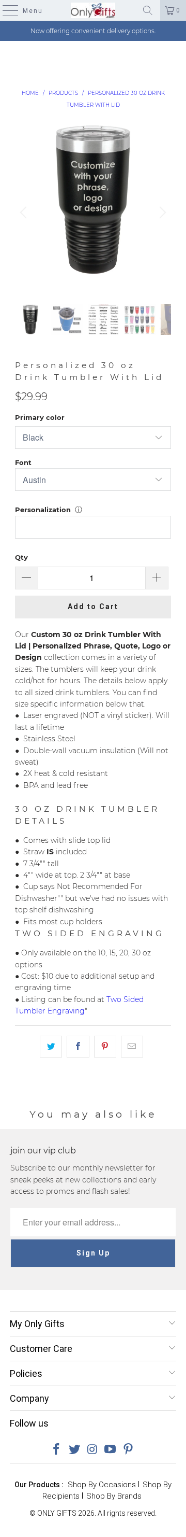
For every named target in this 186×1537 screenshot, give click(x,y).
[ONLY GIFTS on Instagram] (92, 1450)
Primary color (40, 417)
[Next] (161, 212)
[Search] (148, 10)
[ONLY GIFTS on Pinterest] (128, 1450)
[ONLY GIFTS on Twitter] (74, 1450)
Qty (21, 557)
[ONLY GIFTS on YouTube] (110, 1450)
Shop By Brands (114, 1496)
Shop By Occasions (102, 1484)
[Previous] (24, 212)
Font (23, 462)
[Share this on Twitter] (51, 1046)
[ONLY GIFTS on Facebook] (57, 1450)
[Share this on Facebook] (78, 1046)
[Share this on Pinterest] (105, 1046)
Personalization (43, 509)
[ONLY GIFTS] (93, 10)
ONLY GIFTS (56, 1513)
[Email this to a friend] (132, 1046)
